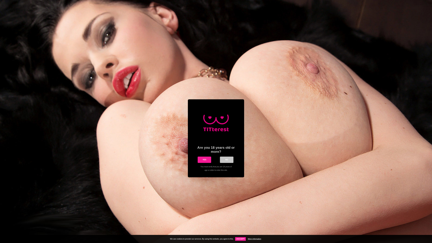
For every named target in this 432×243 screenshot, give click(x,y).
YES (204, 160)
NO (226, 160)
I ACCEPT (240, 239)
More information (254, 239)
